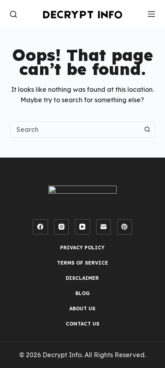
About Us (82, 308)
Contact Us (82, 324)
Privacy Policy (82, 248)
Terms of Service (82, 263)
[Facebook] (40, 227)
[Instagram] (61, 227)
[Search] (13, 14)
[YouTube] (82, 227)
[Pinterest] (124, 227)
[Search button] (147, 129)
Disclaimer (82, 278)
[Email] (103, 227)
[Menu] (151, 14)
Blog (82, 293)
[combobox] (75, 129)
